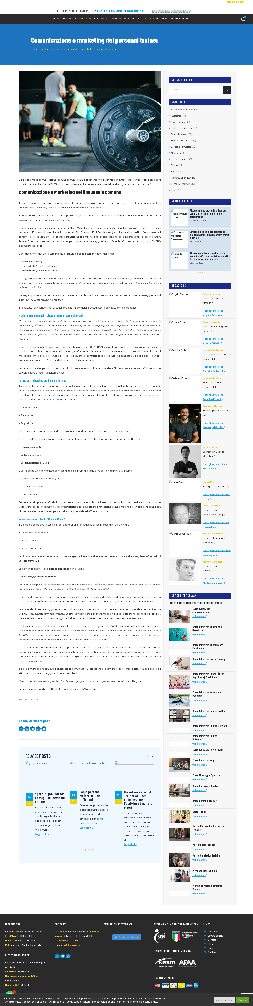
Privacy (212, 948)
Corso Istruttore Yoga (203, 761)
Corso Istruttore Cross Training (208, 659)
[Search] (227, 90)
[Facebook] (57, 955)
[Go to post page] (45, 775)
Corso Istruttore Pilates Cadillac (209, 711)
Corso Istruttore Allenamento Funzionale (207, 647)
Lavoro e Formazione (182, 146)
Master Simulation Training (206, 856)
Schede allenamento (181, 183)
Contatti (212, 939)
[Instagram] (68, 955)
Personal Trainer (28, 699)
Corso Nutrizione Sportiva (205, 786)
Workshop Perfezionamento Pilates (207, 888)
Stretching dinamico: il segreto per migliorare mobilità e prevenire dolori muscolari (209, 235)
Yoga (173, 190)
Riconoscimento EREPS (204, 871)
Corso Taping (199, 812)
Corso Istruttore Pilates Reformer (204, 738)
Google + (38, 728)
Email (43, 728)
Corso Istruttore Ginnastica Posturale (206, 694)
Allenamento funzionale (183, 109)
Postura (175, 171)
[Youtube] (62, 955)
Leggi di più (41, 834)
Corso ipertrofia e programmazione (201, 611)
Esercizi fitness (178, 134)
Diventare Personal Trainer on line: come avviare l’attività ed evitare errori (138, 800)
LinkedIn (32, 728)
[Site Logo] (43, 4)
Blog (165, 19)
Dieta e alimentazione (182, 128)
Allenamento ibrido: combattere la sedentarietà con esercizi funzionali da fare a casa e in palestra (209, 256)
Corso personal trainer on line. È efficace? (91, 796)
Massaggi (176, 153)
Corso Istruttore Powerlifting (208, 750)
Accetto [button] (242, 1000)
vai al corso (199, 616)
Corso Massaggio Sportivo (206, 775)
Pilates (174, 165)
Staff (156, 19)
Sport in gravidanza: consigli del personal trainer (50, 798)
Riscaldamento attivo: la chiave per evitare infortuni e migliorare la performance (208, 214)
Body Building (178, 122)
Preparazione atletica (182, 177)
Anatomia (176, 115)
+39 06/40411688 (229, 7)
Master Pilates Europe (203, 845)
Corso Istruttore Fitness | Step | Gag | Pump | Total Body (208, 676)
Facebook (21, 728)
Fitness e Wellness (180, 140)
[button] (147, 756)
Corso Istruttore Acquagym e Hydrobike (207, 629)
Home (56, 19)
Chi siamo (213, 931)
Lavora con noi (179, 19)
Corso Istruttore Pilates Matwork (209, 726)
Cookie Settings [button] (224, 1000)
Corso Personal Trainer (204, 801)
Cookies (212, 952)
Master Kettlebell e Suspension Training (208, 828)
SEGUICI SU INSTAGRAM (118, 924)
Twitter (26, 728)
